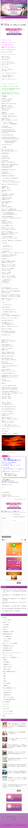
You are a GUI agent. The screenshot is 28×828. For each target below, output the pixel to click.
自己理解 (5, 659)
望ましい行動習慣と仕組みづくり (10, 671)
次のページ (22, 539)
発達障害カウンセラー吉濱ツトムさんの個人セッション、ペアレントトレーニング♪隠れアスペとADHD (17, 779)
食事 (4, 673)
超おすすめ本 (5, 626)
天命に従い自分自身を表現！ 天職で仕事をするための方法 (14, 608)
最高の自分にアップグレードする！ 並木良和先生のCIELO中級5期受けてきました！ (17, 753)
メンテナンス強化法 (7, 638)
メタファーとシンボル (7, 655)
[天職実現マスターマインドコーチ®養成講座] (5, 11)
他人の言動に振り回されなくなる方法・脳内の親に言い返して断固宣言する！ (17, 785)
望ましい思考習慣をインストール (10, 687)
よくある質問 (5, 624)
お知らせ (5, 629)
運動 (4, 676)
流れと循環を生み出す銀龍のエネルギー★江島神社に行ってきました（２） (17, 759)
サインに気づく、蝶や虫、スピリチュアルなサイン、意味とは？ (17, 739)
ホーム (3, 816)
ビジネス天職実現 (6, 701)
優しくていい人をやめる (9, 697)
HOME (3, 19)
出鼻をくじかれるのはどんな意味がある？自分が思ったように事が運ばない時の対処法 (17, 772)
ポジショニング (6, 706)
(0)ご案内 (6, 19)
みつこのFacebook (5, 492)
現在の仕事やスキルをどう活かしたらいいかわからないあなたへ (14, 603)
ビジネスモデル (6, 708)
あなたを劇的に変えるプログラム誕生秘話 (11, 610)
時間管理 (5, 685)
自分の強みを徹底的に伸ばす (9, 699)
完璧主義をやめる (7, 694)
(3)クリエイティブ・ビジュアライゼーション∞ (11, 652)
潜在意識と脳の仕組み (7, 633)
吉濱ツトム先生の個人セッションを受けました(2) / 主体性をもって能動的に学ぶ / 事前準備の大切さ (17, 746)
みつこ (3, 487)
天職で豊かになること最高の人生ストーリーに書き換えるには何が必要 (14, 599)
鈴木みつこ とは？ (11, 19)
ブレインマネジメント (8, 690)
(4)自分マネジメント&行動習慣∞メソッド (10, 657)
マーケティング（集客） (8, 711)
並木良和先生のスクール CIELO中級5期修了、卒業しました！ (14, 595)
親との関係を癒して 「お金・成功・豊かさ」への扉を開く (14, 606)
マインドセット (6, 704)
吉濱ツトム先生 (7, 669)
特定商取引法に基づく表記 (11, 816)
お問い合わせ (14, 819)
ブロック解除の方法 (7, 636)
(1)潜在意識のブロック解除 (8, 631)
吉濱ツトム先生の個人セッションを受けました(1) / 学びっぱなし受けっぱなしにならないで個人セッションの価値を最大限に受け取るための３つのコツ (14, 725)
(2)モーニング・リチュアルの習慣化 (9, 643)
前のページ (5, 539)
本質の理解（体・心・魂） (8, 645)
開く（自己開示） (7, 683)
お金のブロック (7, 641)
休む (4, 678)
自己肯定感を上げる (8, 692)
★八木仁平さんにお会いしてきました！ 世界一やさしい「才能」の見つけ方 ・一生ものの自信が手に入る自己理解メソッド (14, 591)
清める (5, 680)
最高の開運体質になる (7, 650)
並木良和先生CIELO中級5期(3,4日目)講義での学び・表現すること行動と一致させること (17, 765)
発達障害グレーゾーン (8, 664)
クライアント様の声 (7, 619)
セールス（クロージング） (8, 713)
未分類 (3, 715)
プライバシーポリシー (22, 816)
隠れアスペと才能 (7, 666)
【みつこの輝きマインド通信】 (10, 475)
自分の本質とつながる (7, 648)
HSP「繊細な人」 (7, 662)
